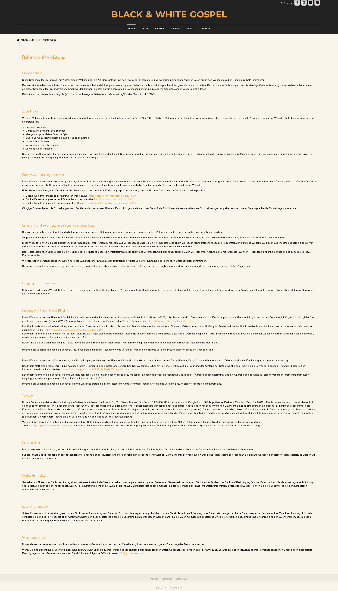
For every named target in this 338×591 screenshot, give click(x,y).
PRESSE (206, 28)
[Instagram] (304, 3)
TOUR (145, 28)
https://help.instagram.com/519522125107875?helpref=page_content (100, 369)
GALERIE (175, 28)
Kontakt (154, 579)
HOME (131, 28)
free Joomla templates (169, 588)
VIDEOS (191, 28)
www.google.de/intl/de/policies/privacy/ (50, 425)
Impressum (166, 579)
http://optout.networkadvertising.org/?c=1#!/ (113, 195)
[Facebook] (297, 3)
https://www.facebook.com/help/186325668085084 (74, 330)
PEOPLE (159, 28)
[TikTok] (310, 3)
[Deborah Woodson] (317, 3)
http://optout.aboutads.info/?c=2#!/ (113, 199)
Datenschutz (181, 579)
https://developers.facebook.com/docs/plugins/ (173, 321)
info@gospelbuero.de (131, 553)
